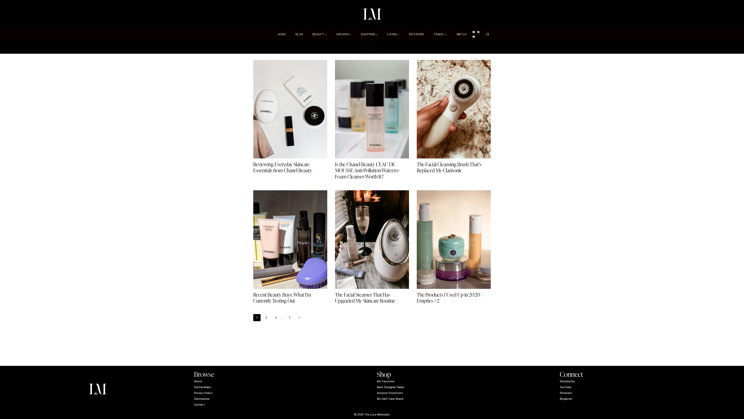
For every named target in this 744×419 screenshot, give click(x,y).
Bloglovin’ (566, 398)
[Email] (473, 36)
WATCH (461, 34)
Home (281, 34)
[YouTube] (473, 32)
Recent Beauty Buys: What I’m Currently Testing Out (282, 297)
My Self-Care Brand (390, 398)
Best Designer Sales (390, 387)
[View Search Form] (488, 34)
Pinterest (566, 393)
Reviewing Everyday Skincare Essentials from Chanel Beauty (282, 167)
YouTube (565, 387)
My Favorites (385, 381)
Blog (299, 34)
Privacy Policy (203, 393)
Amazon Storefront (390, 393)
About (198, 381)
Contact (199, 404)
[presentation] (290, 109)
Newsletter (567, 381)
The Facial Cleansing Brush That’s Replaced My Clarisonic (449, 167)
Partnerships (202, 387)
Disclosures (202, 398)
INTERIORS (416, 34)
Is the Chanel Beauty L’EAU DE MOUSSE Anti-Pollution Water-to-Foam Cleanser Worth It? (367, 170)
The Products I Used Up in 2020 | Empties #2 (449, 297)
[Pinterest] (478, 32)
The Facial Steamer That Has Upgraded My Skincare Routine (365, 297)
